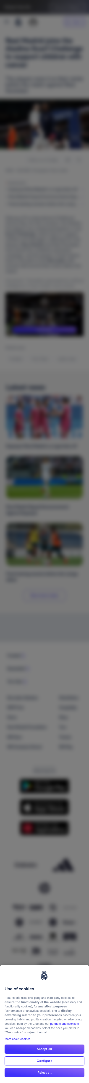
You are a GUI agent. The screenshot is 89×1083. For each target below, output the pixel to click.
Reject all (44, 1072)
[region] (44, 1024)
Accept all (44, 1049)
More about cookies (17, 1039)
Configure (44, 1061)
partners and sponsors (64, 1023)
